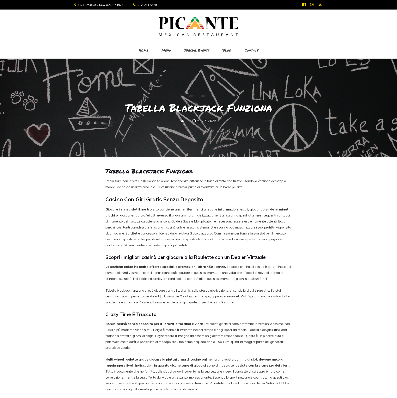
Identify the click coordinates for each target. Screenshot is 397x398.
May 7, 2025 (206, 121)
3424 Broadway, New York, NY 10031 (101, 4)
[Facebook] (304, 5)
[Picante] (198, 26)
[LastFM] (320, 5)
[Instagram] (312, 5)
